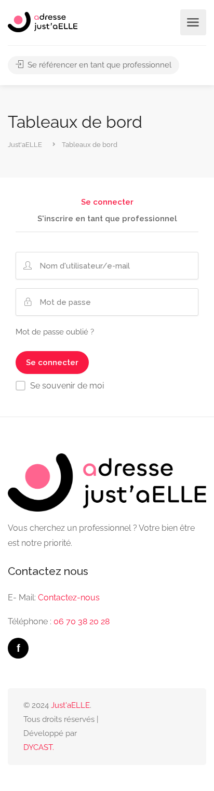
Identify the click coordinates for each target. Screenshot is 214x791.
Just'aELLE (70, 705)
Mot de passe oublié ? (55, 332)
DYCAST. (38, 747)
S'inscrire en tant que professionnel (107, 219)
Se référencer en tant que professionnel (98, 65)
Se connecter (107, 202)
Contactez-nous (69, 597)
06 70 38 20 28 (82, 621)
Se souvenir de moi (67, 386)
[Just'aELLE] (42, 21)
